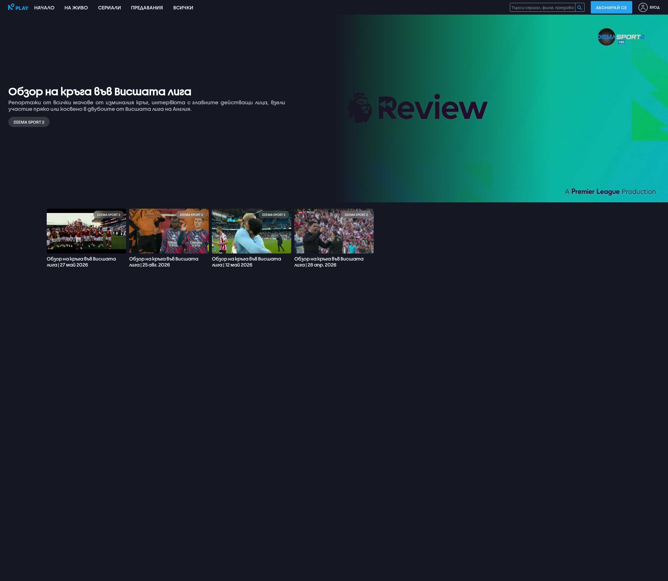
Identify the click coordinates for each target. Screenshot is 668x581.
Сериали (109, 7)
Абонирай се (611, 7)
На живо (76, 7)
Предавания (147, 7)
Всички (183, 7)
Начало (44, 7)
